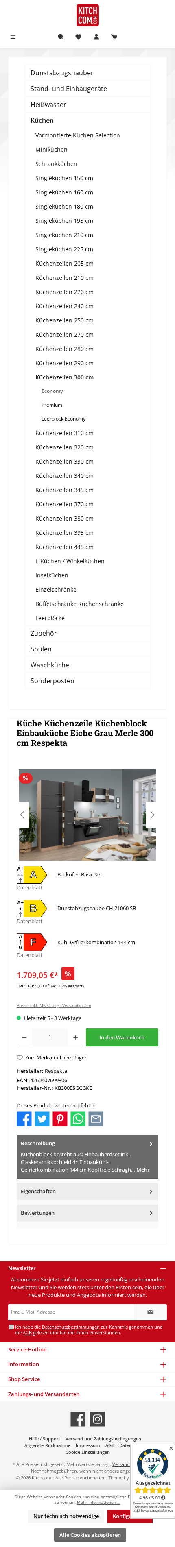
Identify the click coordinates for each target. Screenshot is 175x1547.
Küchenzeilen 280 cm (64, 349)
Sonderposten (52, 680)
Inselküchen (51, 575)
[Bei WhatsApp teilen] (78, 1118)
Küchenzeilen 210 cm (64, 277)
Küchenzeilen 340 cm (64, 475)
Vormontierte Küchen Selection (77, 135)
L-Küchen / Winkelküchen (70, 561)
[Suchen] (61, 37)
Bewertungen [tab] (38, 1212)
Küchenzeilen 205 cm (64, 263)
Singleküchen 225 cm (64, 249)
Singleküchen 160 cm (64, 192)
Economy (52, 391)
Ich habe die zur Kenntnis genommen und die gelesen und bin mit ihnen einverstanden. (89, 1329)
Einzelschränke (56, 589)
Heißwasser (48, 104)
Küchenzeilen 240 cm (64, 306)
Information (23, 1364)
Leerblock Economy (63, 418)
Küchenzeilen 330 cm (64, 461)
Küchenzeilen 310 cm (64, 433)
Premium (52, 404)
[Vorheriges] (23, 815)
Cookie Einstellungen (88, 1452)
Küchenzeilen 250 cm (64, 320)
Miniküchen (51, 149)
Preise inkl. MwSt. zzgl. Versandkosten (54, 1005)
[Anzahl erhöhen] (75, 1037)
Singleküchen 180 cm (64, 206)
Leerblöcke (50, 618)
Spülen (41, 649)
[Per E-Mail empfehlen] (96, 1118)
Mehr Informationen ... (99, 1502)
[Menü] (13, 37)
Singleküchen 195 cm (64, 220)
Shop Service (24, 1379)
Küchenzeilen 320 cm (64, 447)
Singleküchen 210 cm (64, 235)
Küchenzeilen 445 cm (64, 547)
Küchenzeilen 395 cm (64, 532)
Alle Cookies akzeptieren (90, 1534)
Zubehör (44, 633)
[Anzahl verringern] (24, 1037)
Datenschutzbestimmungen (71, 1327)
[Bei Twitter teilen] (42, 1118)
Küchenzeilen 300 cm (64, 377)
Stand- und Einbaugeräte (69, 88)
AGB (27, 1332)
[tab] (87, 1157)
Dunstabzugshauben (63, 72)
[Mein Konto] (96, 37)
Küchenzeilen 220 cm (64, 292)
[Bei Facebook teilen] (24, 1118)
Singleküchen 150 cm (64, 178)
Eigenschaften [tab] (38, 1191)
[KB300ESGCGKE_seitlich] (87, 815)
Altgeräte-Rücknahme (47, 1445)
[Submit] (150, 1312)
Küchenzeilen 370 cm (64, 504)
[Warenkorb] (114, 37)
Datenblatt (30, 887)
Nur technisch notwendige (66, 1516)
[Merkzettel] (79, 37)
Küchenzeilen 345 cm (64, 490)
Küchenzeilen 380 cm (64, 518)
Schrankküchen (56, 164)
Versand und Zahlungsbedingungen (103, 1439)
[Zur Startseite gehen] (87, 15)
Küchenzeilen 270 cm (64, 334)
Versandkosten (128, 1464)
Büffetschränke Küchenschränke (79, 604)
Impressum (88, 1445)
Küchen (42, 120)
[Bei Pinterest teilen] (60, 1118)
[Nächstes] (152, 815)
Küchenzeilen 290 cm (64, 363)
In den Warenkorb (121, 1037)
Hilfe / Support (44, 1439)
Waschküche (50, 664)
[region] (87, 815)
